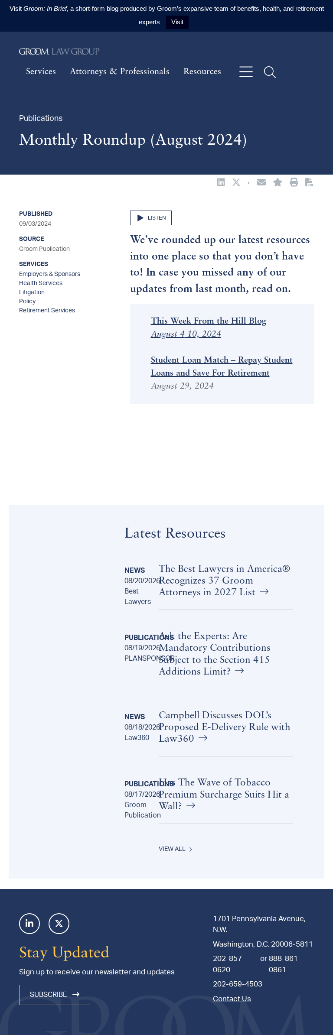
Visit (177, 22)
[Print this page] (294, 183)
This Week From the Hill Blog (208, 321)
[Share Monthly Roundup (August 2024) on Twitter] (236, 183)
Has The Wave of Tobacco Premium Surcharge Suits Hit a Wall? (224, 794)
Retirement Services (47, 311)
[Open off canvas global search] (270, 72)
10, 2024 (203, 334)
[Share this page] (261, 183)
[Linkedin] (29, 923)
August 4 (168, 334)
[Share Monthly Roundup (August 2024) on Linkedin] (221, 183)
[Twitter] (59, 923)
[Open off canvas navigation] (246, 72)
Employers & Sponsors (49, 274)
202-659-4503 (237, 984)
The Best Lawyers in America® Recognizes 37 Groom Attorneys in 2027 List (224, 581)
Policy (27, 301)
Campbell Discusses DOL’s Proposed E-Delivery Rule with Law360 (225, 727)
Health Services (40, 283)
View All (172, 849)
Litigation (32, 292)
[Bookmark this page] (278, 183)
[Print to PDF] (309, 182)
